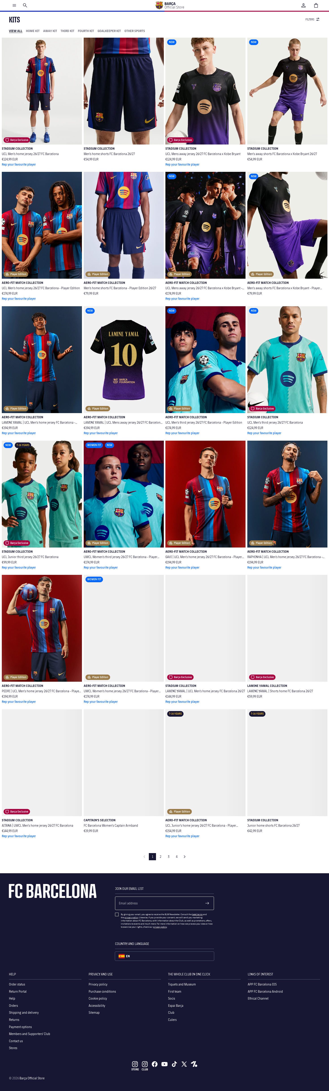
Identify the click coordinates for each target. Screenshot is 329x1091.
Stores (13, 1048)
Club (171, 1012)
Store (135, 1069)
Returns (14, 1020)
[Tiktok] (174, 1064)
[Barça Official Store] (169, 5)
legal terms (197, 914)
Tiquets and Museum (182, 984)
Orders (13, 1005)
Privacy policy (98, 984)
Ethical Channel (258, 998)
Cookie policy (98, 998)
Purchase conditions (102, 991)
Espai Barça (175, 1005)
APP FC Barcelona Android (265, 991)
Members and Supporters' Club (29, 1034)
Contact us (16, 1041)
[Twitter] (184, 1064)
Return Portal (18, 991)
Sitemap (94, 1012)
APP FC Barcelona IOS (262, 984)
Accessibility (97, 1005)
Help (12, 998)
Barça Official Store (32, 1078)
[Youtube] (164, 1064)
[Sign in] (303, 5)
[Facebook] (154, 1064)
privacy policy (131, 917)
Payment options (20, 1026)
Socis (171, 998)
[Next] (185, 857)
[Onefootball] (194, 1064)
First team (174, 991)
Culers (172, 1020)
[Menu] (14, 5)
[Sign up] (207, 903)
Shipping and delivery (24, 1012)
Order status (17, 984)
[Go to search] (25, 5)
